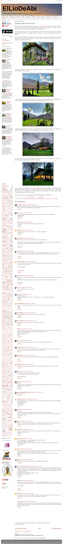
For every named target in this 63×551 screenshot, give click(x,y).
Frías (3, 270)
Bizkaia (11, 213)
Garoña (11, 270)
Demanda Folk (4, 249)
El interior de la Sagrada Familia (9, 90)
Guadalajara (6, 275)
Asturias (20, 198)
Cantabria (4, 225)
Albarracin (9, 192)
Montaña (29, 198)
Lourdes (3, 298)
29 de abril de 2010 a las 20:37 (26, 381)
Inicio (39, 528)
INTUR (3, 284)
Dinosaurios (6, 250)
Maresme (3, 305)
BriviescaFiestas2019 (6, 217)
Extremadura (5, 261)
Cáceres (3, 220)
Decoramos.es (20, 501)
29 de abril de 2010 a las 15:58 (29, 312)
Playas (9, 370)
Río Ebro (7, 389)
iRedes (3, 285)
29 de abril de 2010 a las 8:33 (28, 238)
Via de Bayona (8, 426)
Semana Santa (5, 400)
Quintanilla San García (5, 379)
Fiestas (11, 263)
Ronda (4, 393)
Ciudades (4, 241)
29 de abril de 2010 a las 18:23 (29, 355)
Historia (6, 277)
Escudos (9, 258)
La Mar (4, 288)
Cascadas (9, 226)
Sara (18, 294)
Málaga (3, 300)
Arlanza (4, 200)
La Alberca (8, 285)
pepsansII (19, 275)
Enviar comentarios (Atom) (25, 531)
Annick (18, 371)
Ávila (3, 208)
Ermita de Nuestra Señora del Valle (9, 114)
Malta (9, 300)
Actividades (5, 189)
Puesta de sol (8, 377)
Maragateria (9, 304)
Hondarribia (4, 278)
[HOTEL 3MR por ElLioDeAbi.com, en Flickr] (38, 126)
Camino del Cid (8, 224)
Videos (10, 430)
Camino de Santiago (8, 223)
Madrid (5, 299)
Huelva (10, 278)
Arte (8, 201)
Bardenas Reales (8, 211)
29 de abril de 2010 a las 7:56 (27, 230)
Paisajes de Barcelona (6, 325)
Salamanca (9, 393)
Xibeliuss (19, 230)
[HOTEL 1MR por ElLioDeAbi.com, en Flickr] (38, 65)
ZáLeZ (18, 381)
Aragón (3, 198)
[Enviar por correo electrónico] (39, 197)
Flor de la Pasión (6, 80)
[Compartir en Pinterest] (42, 197)
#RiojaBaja (4, 188)
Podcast (3, 371)
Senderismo (48, 198)
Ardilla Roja (19, 238)
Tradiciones (10, 414)
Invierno (8, 284)
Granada (11, 274)
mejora (18, 421)
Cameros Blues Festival (9, 221)
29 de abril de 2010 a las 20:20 (26, 371)
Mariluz (18, 328)
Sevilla (8, 403)
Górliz (6, 274)
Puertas (3, 377)
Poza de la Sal (6, 373)
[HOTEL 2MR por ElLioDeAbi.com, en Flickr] (38, 96)
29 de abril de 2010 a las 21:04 (36, 392)
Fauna (11, 261)
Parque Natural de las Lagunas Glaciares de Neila (7, 345)
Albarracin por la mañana (8, 71)
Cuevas (11, 246)
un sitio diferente (20, 270)
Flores (3, 267)
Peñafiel (4, 367)
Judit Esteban (20, 312)
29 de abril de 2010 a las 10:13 (28, 275)
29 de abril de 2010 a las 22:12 (26, 421)
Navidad (9, 318)
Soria (3, 411)
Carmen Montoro (20, 261)
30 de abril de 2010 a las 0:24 (27, 429)
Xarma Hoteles (8, 434)
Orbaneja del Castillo (7, 323)
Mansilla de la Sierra (6, 303)
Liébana (3, 295)
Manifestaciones (5, 301)
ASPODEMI (4, 205)
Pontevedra (4, 372)
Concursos (4, 242)
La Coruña (11, 286)
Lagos (10, 289)
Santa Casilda (5, 396)
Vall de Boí (5, 420)
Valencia (11, 419)
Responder (19, 209)
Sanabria (9, 395)
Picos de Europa (10, 367)
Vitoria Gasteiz (5, 433)
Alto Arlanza (9, 194)
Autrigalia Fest (4, 207)
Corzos (10, 242)
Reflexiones (10, 382)
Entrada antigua (56, 528)
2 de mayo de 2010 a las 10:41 (35, 466)
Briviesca (7, 215)
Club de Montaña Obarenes (39, 188)
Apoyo (6, 197)
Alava (4, 192)
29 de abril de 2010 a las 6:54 (26, 212)
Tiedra (12, 413)
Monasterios (4, 310)
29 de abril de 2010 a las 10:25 (25, 287)
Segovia (8, 399)
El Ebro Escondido (8, 254)
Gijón (3, 274)
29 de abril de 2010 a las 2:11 (32, 204)
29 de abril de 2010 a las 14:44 (29, 303)
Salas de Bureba (4, 394)
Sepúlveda (3, 403)
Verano (11, 425)
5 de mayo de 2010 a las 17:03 (28, 493)
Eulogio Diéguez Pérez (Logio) (23, 392)
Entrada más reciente (21, 528)
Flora (8, 265)
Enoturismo (11, 255)
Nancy (18, 438)
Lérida (5, 294)
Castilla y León (7, 229)
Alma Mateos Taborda (21, 204)
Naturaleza (33, 198)
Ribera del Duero (6, 388)
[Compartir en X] (40, 197)
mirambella (19, 364)
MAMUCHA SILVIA (21, 399)
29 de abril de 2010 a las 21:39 (26, 409)
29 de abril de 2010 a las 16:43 (30, 320)
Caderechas (9, 220)
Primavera (10, 375)
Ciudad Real (9, 240)
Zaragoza (8, 435)
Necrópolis (4, 319)
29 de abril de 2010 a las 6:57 (27, 222)
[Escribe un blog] (40, 197)
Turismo (53, 198)
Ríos (3, 392)
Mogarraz (3, 309)
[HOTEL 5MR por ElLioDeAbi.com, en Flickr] (38, 185)
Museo (3, 315)
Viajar (56, 198)
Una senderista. (20, 320)
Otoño (8, 324)
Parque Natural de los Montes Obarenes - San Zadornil (7, 348)
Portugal (9, 372)
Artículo (3, 202)
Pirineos (3, 370)
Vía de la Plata (4, 428)
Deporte (11, 249)
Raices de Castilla (7, 381)
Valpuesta (5, 425)
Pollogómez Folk (8, 371)
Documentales (5, 251)
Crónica (4, 245)
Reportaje (5, 385)
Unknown (19, 429)
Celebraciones (5, 237)
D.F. (18, 287)
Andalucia (11, 195)
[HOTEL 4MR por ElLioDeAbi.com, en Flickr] (38, 155)
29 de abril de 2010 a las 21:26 (31, 399)
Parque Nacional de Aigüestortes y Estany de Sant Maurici (7, 329)
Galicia (6, 270)
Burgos (4, 219)
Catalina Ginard (20, 347)
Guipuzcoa (11, 275)
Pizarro (18, 212)
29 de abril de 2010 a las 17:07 (25, 340)
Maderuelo (11, 298)
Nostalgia (3, 320)
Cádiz (3, 221)
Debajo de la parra (6, 147)
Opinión (11, 321)
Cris (18, 340)
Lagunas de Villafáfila (5, 290)
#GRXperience (4, 187)
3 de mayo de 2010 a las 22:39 (27, 480)
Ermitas (5, 256)
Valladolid (9, 420)
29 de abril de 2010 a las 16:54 (27, 328)
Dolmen (11, 251)
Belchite (3, 212)
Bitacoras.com (4, 213)
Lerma (10, 294)
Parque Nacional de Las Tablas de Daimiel (7, 332)
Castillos (11, 232)
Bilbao (9, 212)
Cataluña (7, 235)
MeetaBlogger (9, 305)
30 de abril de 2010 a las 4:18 (26, 438)
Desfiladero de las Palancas (9, 137)
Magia (9, 299)
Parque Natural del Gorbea (6, 356)
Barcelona (4, 210)
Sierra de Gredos (6, 405)
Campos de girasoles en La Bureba (9, 102)
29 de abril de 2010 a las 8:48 (27, 251)
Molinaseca (9, 309)
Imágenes (25, 198)
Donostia (4, 253)
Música (9, 315)
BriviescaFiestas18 (5, 216)
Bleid (18, 409)
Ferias (5, 263)
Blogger (59, 542)
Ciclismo (3, 240)
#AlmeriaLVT (4, 184)
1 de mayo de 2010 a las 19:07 (27, 459)
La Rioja (5, 289)
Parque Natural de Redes (46, 26)
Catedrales (4, 236)
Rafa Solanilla (20, 303)
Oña (6, 321)
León (12, 293)
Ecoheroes (9, 253)
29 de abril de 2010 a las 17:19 (30, 347)
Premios (3, 375)
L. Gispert (19, 251)
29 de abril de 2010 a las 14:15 (25, 294)
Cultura (7, 248)
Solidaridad (9, 410)
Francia (9, 269)
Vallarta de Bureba (5, 421)
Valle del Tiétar (10, 424)
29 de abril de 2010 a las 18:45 (28, 364)
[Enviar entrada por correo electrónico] (37, 196)
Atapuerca (9, 206)
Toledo (4, 414)
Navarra (3, 318)
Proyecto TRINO (8, 376)
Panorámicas (4, 328)
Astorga (9, 205)
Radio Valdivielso (10, 380)
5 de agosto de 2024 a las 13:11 (30, 501)
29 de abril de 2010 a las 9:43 (30, 261)
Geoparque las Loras (7, 273)
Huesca (3, 279)
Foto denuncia (10, 268)
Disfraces (11, 250)
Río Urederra (8, 390)
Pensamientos (10, 366)
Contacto (3, 18)
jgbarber (19, 459)
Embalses (4, 255)
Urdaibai (7, 419)
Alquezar (3, 194)
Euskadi (3, 260)
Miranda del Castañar (6, 308)
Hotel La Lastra (26, 31)
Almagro (3, 193)
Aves (10, 207)
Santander (3, 398)
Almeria (9, 193)
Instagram (8, 282)
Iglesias (7, 279)
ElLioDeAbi (20, 8)
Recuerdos (4, 382)
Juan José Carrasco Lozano (23, 466)
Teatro (7, 413)
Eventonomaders (10, 260)
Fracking (4, 269)
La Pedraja (11, 288)
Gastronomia (5, 271)
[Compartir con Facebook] (41, 197)
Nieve (9, 319)
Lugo (7, 298)
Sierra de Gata (10, 404)
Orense (3, 324)
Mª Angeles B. (20, 355)
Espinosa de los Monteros (6, 259)
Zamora (3, 435)
